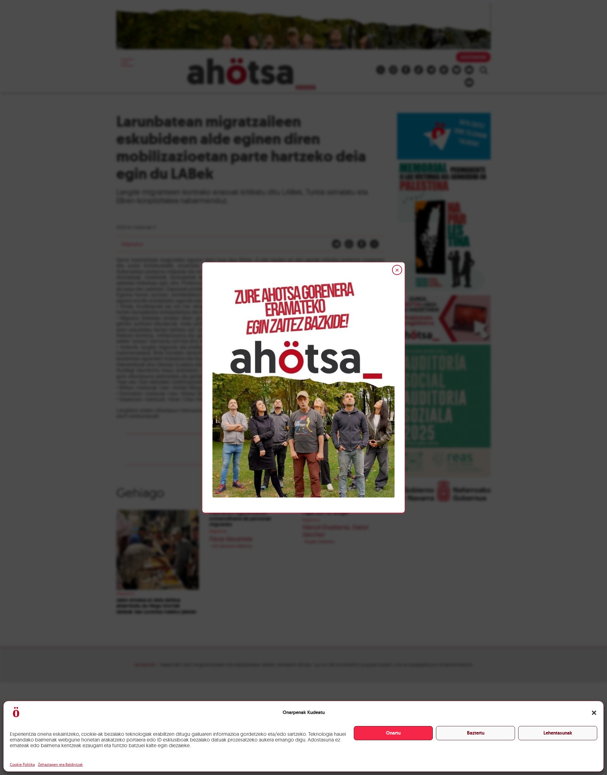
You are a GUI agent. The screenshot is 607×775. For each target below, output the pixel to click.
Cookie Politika (22, 764)
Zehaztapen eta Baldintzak (60, 764)
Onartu (393, 733)
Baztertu (475, 733)
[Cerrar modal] (397, 270)
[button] (594, 713)
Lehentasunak (557, 733)
